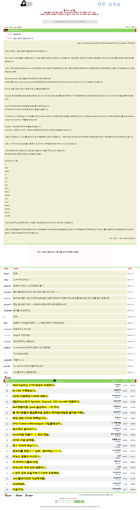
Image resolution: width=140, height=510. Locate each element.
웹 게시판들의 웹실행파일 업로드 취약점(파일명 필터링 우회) (48, 412)
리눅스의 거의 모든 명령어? (29, 467)
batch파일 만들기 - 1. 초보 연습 (31, 434)
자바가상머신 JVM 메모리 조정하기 (33, 385)
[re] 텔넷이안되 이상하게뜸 (29, 478)
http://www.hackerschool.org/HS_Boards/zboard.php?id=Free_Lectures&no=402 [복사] (106, 43)
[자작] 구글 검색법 (23, 440)
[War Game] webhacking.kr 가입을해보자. (37, 423)
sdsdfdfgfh (18, 483)
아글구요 (18, 489)
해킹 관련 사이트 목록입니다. (29, 418)
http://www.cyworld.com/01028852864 (29, 82)
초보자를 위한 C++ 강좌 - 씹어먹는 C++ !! (37, 451)
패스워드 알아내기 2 (24, 429)
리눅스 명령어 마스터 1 (26, 456)
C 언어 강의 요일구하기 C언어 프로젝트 (36, 472)
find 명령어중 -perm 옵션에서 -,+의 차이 (36, 407)
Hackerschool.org (71, 506)
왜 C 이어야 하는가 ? (25, 445)
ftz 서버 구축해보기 (24, 390)
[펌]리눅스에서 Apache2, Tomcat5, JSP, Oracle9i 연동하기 (46, 401)
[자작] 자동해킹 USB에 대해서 (30, 396)
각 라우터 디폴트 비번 (25, 461)
